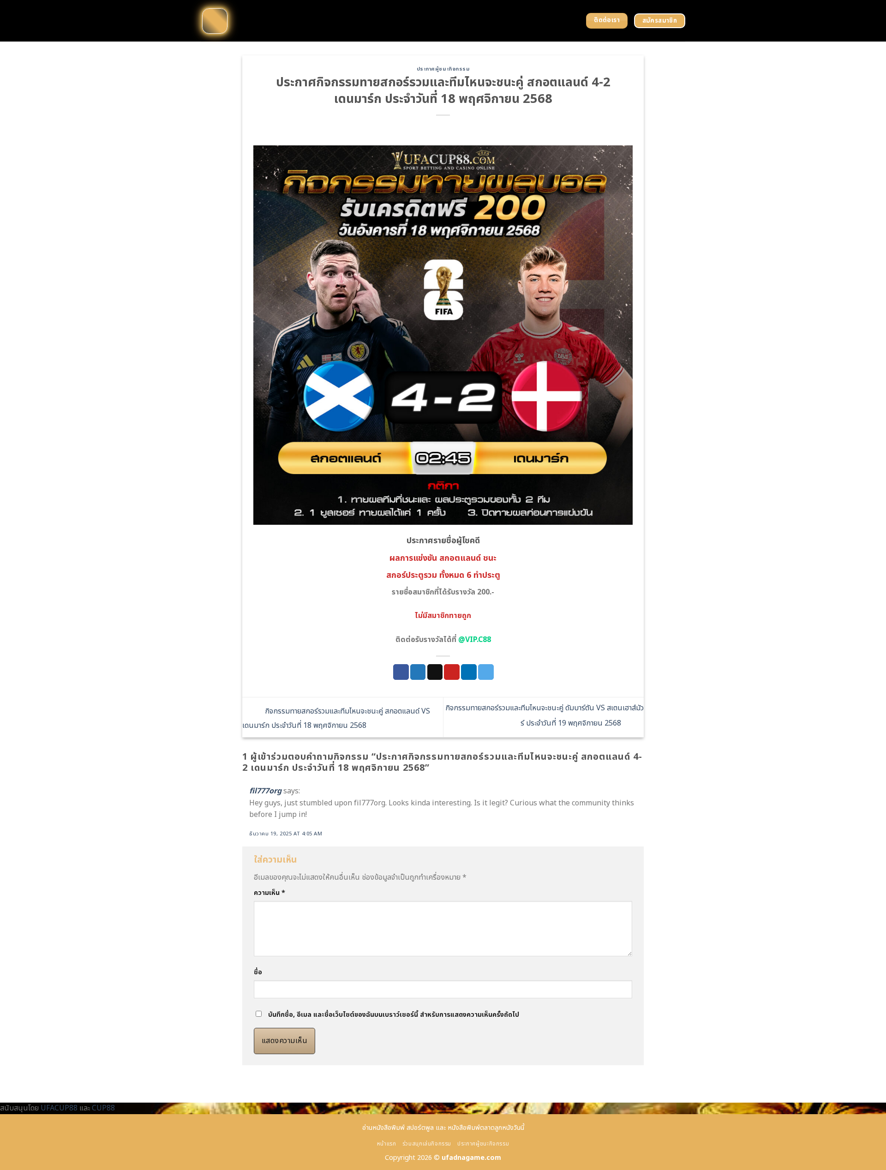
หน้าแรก (386, 1144)
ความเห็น (269, 893)
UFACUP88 (59, 1108)
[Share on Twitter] (418, 672)
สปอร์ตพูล (420, 1128)
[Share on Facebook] (401, 672)
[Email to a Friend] (435, 672)
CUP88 (103, 1108)
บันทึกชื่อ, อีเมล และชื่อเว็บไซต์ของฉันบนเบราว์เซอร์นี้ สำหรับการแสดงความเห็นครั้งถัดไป (393, 1015)
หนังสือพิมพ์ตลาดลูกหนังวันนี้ (486, 1128)
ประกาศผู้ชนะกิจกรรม (443, 69)
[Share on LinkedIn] (469, 672)
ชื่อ (258, 972)
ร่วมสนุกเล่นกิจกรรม (426, 1144)
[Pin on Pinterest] (452, 672)
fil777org (265, 791)
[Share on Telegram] (486, 672)
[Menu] (214, 21)
